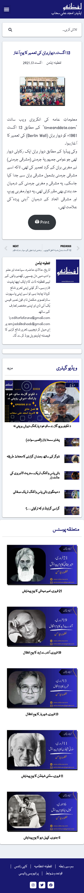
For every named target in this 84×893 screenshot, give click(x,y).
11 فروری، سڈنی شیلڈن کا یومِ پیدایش (42, 776)
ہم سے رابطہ (66, 866)
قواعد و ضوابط (54, 873)
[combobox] (46, 29)
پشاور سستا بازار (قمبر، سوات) (43, 440)
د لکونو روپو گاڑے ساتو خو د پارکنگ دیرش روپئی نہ (42, 426)
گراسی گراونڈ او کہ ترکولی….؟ (43, 508)
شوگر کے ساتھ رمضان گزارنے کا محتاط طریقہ (33, 456)
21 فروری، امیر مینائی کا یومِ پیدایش (42, 591)
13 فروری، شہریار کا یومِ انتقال (42, 714)
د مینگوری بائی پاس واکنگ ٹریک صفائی (36, 492)
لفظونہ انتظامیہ (43, 866)
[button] (6, 9)
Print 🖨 (42, 222)
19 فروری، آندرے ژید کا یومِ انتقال (42, 652)
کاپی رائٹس (20, 866)
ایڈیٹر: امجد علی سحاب (66, 13)
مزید (10, 368)
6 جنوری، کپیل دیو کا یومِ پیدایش (42, 837)
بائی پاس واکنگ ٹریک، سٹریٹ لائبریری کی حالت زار (35, 475)
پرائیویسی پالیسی (29, 873)
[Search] (9, 29)
